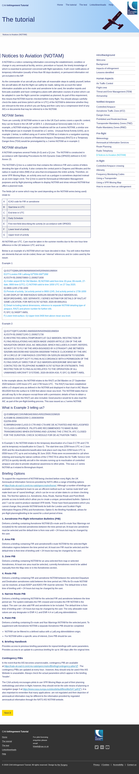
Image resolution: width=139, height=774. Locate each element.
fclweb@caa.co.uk (41, 746)
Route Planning (103, 146)
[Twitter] (97, 747)
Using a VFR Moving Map (108, 182)
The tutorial (71, 5)
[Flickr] (102, 747)
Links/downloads (98, 5)
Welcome (100, 60)
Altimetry (100, 170)
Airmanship (101, 96)
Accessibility (118, 765)
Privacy (96, 765)
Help (4, 754)
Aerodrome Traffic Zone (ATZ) (110, 111)
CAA (15, 5)
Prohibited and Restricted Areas (111, 119)
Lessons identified (105, 72)
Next (6, 713)
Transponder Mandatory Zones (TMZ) (114, 123)
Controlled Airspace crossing (110, 166)
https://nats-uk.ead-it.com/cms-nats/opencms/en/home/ (30, 485)
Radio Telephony (104, 151)
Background (102, 64)
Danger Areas (103, 115)
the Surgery (62, 765)
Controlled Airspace (105, 107)
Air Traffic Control (104, 83)
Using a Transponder (106, 178)
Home (60, 5)
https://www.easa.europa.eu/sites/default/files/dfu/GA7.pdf (50, 689)
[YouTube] (107, 747)
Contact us (131, 765)
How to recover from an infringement (113, 186)
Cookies (105, 765)
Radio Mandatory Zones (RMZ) (111, 127)
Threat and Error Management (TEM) (114, 92)
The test (83, 5)
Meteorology (102, 138)
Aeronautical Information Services (112, 142)
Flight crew (101, 87)
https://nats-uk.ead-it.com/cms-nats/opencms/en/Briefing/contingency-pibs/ (39, 666)
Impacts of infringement (107, 68)
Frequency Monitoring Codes (110, 174)
